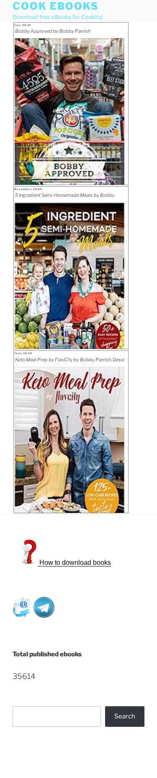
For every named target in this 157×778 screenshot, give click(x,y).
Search (124, 716)
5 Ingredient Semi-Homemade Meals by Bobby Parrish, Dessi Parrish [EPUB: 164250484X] (65, 196)
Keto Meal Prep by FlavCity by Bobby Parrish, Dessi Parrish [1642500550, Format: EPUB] (70, 360)
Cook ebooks (56, 6)
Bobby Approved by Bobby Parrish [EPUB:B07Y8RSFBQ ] (52, 32)
